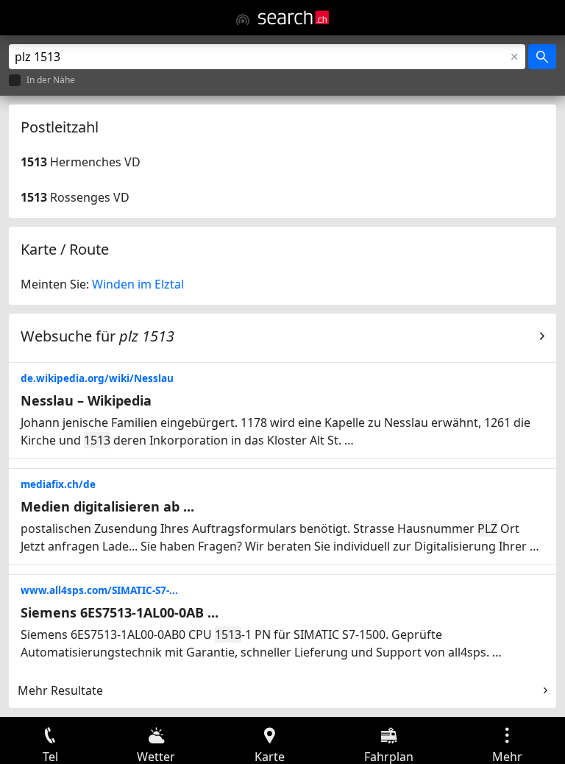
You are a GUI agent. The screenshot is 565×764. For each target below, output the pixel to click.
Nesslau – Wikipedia (86, 400)
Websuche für (97, 336)
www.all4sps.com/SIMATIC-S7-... (99, 590)
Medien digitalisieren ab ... (107, 506)
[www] (242, 20)
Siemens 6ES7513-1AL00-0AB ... (119, 612)
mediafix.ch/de (58, 484)
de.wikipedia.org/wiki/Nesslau (97, 378)
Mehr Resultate (60, 690)
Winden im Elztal (138, 284)
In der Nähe (50, 80)
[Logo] (293, 17)
